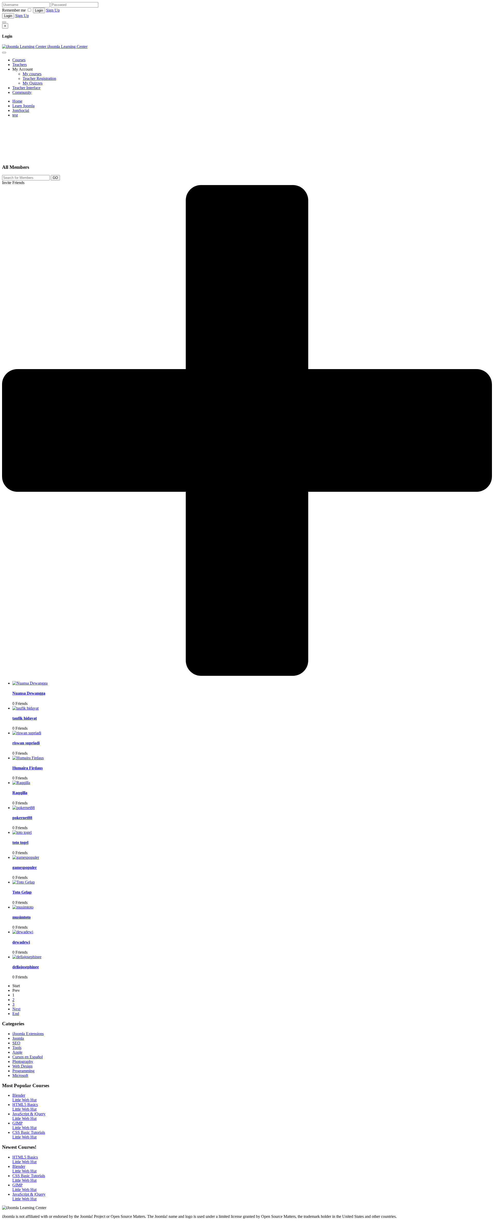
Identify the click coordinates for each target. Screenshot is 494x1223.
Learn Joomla (23, 106)
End (15, 1013)
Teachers (19, 64)
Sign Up (53, 10)
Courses (18, 60)
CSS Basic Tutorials (28, 1132)
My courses (32, 74)
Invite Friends (13, 182)
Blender (18, 1095)
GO (55, 178)
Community (22, 92)
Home (17, 101)
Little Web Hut (24, 1100)
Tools (16, 1047)
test (15, 115)
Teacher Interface (26, 88)
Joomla (18, 1038)
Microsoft (20, 1075)
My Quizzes (32, 83)
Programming (23, 1071)
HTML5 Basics (25, 1104)
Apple (17, 1052)
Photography (22, 1061)
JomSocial (20, 110)
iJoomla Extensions (28, 1033)
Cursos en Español (27, 1057)
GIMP (17, 1123)
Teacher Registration (39, 78)
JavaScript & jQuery (29, 1114)
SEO (16, 1043)
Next (16, 1009)
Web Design (22, 1066)
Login (39, 10)
